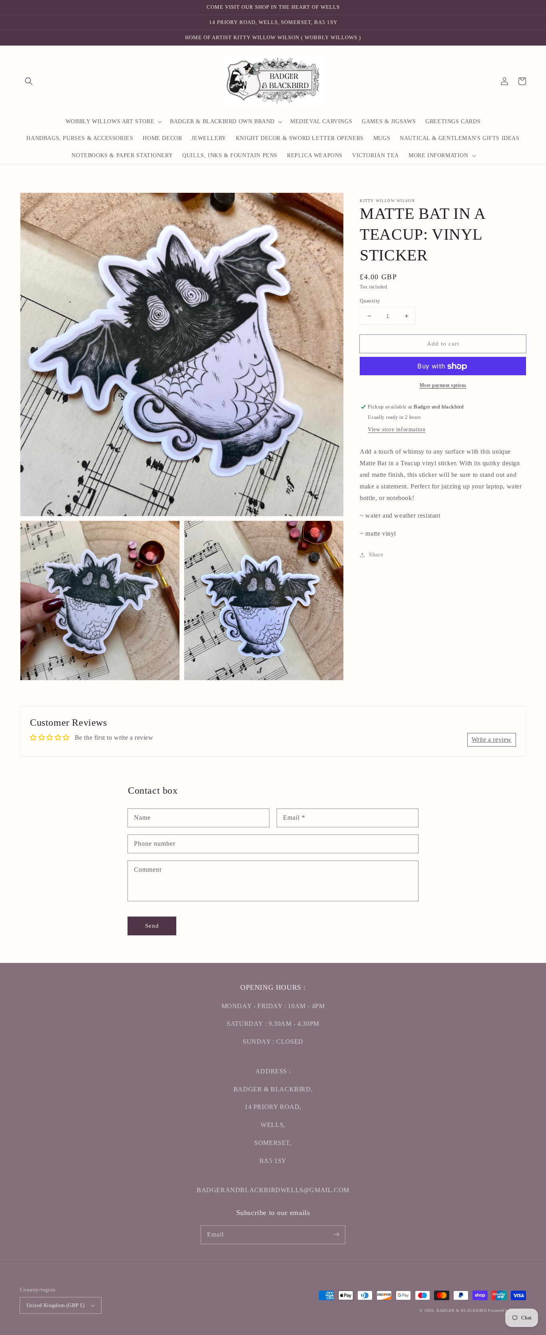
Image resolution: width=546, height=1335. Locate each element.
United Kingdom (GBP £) (55, 1305)
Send (152, 926)
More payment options (443, 385)
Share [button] (376, 555)
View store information (396, 430)
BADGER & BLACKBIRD (461, 1310)
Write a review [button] (492, 739)
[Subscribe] (336, 1234)
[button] (29, 81)
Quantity (370, 301)
